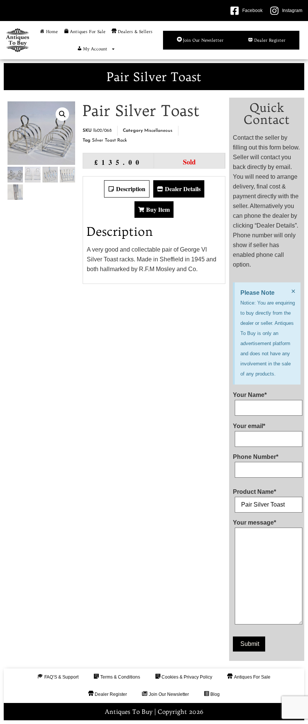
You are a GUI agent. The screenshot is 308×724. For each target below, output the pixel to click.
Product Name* (254, 492)
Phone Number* (255, 457)
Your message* (254, 523)
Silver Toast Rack (109, 140)
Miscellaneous (158, 130)
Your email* (249, 426)
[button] (62, 114)
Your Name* (250, 395)
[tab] (126, 189)
